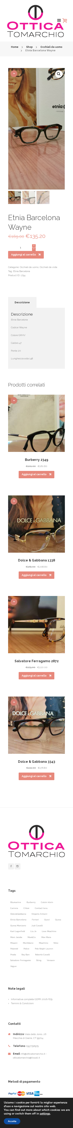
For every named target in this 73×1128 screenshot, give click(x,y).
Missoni (13, 943)
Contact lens (41, 908)
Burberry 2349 (36, 460)
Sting (38, 960)
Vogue (13, 966)
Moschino (43, 943)
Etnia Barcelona (21, 271)
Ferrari (35, 920)
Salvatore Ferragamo (20, 960)
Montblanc (28, 943)
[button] (58, 74)
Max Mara (46, 937)
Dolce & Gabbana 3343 (36, 762)
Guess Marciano (18, 925)
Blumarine (15, 902)
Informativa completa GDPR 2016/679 (31, 999)
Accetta (12, 1121)
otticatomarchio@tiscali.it (26, 1057)
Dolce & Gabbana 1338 (36, 560)
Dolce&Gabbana (18, 914)
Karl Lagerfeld (17, 931)
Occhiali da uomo (51, 47)
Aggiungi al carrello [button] (34, 474)
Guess (58, 920)
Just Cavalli (37, 925)
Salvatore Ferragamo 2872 (37, 661)
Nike (56, 943)
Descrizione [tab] (22, 302)
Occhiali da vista (48, 267)
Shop (29, 47)
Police (26, 949)
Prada (13, 954)
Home (14, 47)
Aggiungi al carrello (23, 254)
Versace (51, 960)
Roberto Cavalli (42, 954)
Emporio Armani (39, 914)
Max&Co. (32, 937)
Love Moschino (49, 931)
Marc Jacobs (16, 937)
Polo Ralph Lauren (44, 949)
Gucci (47, 920)
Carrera (14, 908)
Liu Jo (33, 931)
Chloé (26, 908)
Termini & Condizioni (22, 1003)
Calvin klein (47, 902)
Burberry (31, 902)
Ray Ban (25, 954)
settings (45, 1114)
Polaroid (14, 949)
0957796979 (32, 1046)
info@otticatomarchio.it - (33, 1053)
